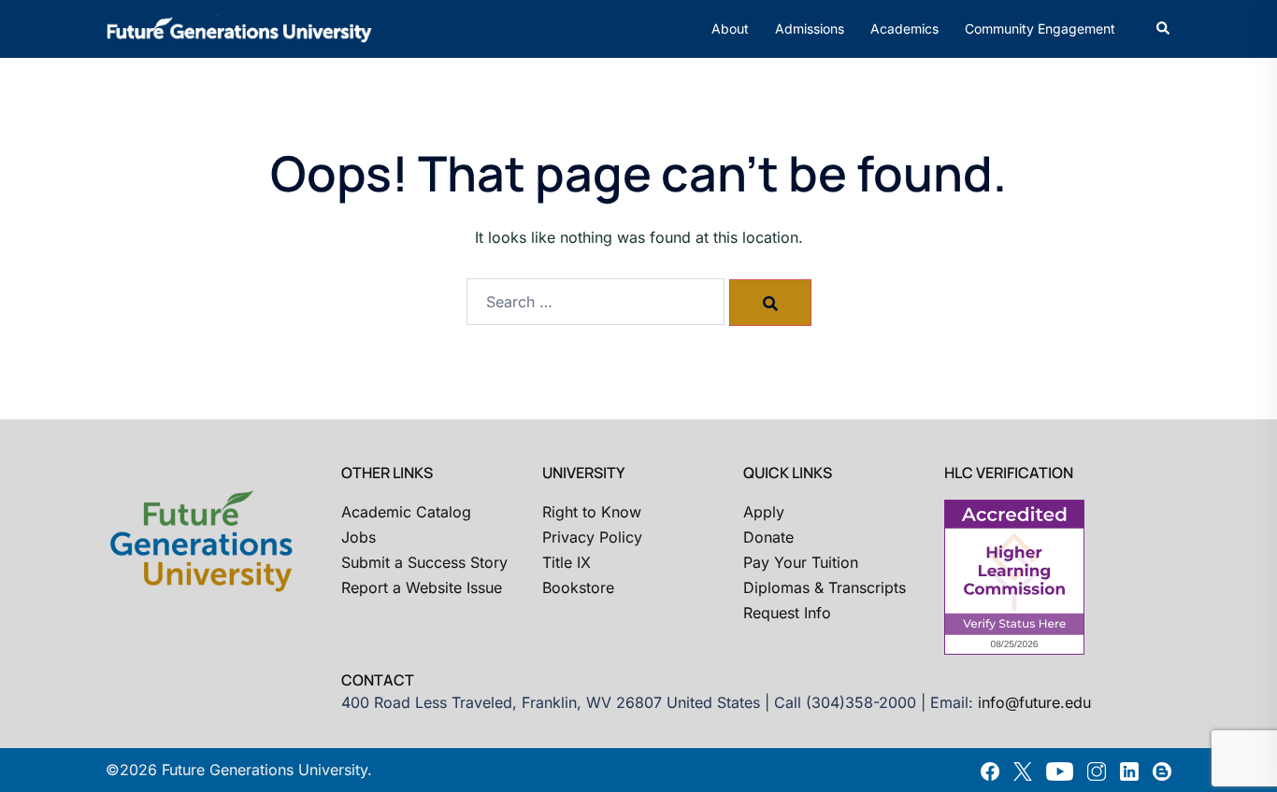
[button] (1163, 28)
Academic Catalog (406, 511)
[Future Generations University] (239, 27)
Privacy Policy (592, 537)
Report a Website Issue (421, 587)
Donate (768, 537)
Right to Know (591, 511)
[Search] (770, 302)
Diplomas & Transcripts (824, 587)
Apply (763, 511)
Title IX (566, 562)
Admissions (809, 28)
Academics (904, 28)
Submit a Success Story (424, 562)
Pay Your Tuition (800, 562)
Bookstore (578, 587)
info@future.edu (1034, 702)
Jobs (358, 537)
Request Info (787, 612)
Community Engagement (1040, 28)
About (730, 28)
